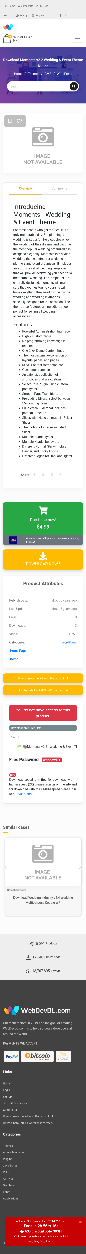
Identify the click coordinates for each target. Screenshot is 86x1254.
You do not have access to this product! (43, 713)
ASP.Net (8, 1179)
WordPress (64, 73)
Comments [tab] (59, 188)
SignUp (23, 15)
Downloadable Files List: (26, 728)
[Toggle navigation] (77, 39)
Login (10, 15)
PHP (6, 1172)
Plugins (7, 1159)
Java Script (10, 1165)
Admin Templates (13, 1152)
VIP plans (25, 794)
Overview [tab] (25, 188)
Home (11, 5)
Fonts (6, 1192)
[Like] (19, 121)
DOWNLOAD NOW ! (43, 563)
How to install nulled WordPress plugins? (43, 678)
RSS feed (43, 5)
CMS (48, 73)
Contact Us (26, 5)
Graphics (8, 1185)
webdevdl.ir (51, 760)
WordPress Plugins (17, 890)
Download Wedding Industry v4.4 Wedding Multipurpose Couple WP (43, 900)
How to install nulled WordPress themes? (43, 690)
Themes (33, 73)
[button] (80, 867)
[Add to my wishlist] (10, 121)
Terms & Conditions (15, 1103)
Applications (10, 1198)
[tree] (43, 746)
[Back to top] (75, 1243)
